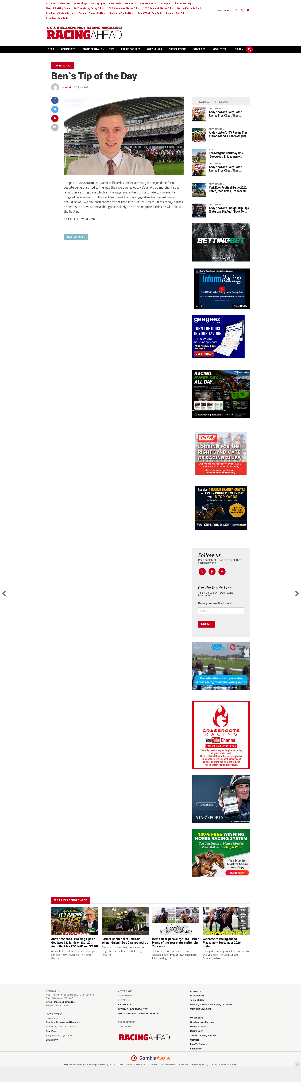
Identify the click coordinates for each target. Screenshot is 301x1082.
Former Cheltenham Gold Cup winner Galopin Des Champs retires (125, 941)
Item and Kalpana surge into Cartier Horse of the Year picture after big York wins (175, 942)
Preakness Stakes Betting (60, 13)
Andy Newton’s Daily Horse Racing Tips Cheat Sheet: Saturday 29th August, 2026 (226, 113)
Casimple (165, 3)
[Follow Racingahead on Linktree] (248, 11)
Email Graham (125, 1004)
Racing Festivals (92, 49)
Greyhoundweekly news (202, 1022)
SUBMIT (206, 624)
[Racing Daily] (221, 394)
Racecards (115, 3)
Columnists (68, 49)
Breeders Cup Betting (121, 13)
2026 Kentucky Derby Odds (88, 8)
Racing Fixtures (130, 49)
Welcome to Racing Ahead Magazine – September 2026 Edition (222, 942)
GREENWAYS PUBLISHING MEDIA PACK (138, 1013)
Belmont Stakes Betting (92, 13)
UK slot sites (196, 1018)
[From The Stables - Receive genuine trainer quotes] (221, 508)
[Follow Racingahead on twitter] (242, 10)
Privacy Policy (197, 995)
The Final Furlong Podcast (203, 1035)
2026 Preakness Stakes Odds (123, 8)
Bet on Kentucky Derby (190, 8)
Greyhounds (154, 49)
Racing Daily (196, 1031)
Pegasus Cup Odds (176, 13)
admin (68, 87)
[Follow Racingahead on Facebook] (236, 10)
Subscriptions (177, 49)
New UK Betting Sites (58, 8)
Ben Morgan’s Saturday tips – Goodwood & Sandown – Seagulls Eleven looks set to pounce (227, 154)
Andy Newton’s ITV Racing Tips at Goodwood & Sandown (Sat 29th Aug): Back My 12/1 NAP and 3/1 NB (228, 134)
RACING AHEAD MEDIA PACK (133, 1009)
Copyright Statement (200, 1009)
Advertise (64, 3)
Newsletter (219, 49)
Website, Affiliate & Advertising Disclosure (211, 1004)
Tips (111, 49)
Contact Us (195, 991)
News (51, 49)
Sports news (196, 1049)
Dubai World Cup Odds (149, 13)
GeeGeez (194, 1040)
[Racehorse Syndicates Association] (221, 453)
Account (50, 3)
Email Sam (51, 1031)
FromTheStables (198, 1044)
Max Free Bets (148, 3)
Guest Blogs (80, 3)
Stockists (199, 49)
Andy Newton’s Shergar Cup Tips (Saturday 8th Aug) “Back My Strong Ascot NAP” (229, 209)
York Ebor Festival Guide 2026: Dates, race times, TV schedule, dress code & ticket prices (229, 189)
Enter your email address (214, 603)
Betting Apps (98, 3)
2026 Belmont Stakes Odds (158, 8)
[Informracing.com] (221, 308)
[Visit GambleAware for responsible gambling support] (155, 1058)
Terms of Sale (197, 1000)
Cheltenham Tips (183, 3)
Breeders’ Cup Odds (57, 18)
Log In (237, 49)
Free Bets (130, 3)
